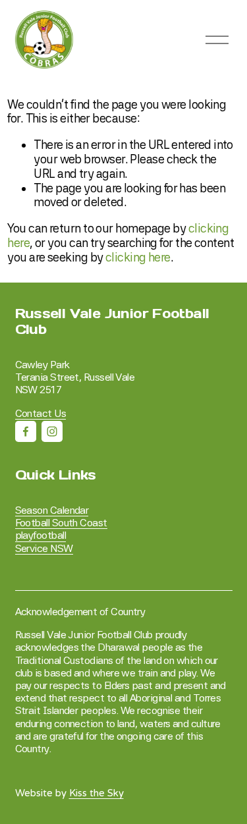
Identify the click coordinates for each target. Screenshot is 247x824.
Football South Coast (61, 522)
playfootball (40, 535)
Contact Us (41, 413)
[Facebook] (25, 431)
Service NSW (44, 548)
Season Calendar (52, 510)
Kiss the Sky (96, 793)
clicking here (138, 257)
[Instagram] (52, 431)
